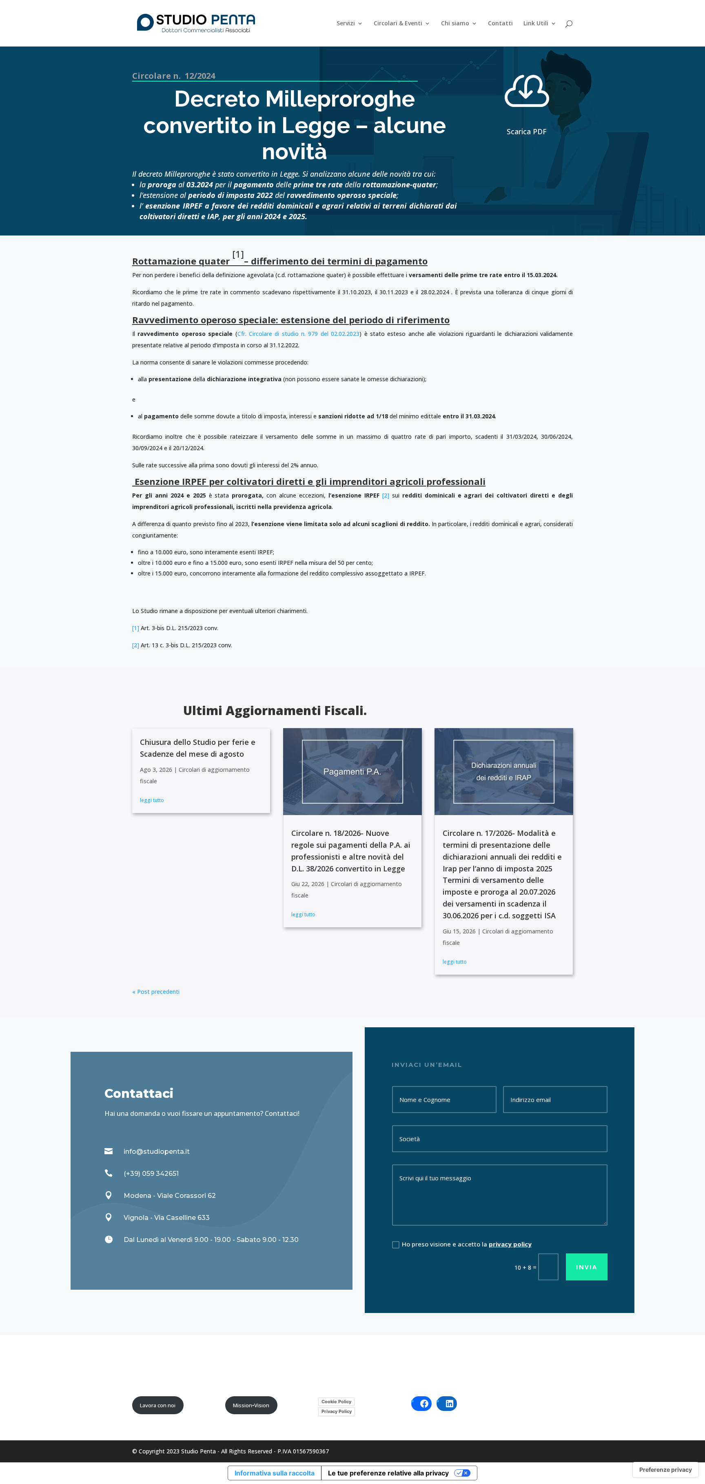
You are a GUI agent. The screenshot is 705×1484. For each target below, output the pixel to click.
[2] (385, 495)
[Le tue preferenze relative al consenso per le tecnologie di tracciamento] (665, 1469)
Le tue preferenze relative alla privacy (388, 1473)
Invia (586, 1267)
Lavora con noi (157, 1405)
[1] (135, 628)
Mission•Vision (251, 1405)
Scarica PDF (527, 131)
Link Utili (535, 23)
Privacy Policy (336, 1411)
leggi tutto (152, 800)
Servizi (346, 23)
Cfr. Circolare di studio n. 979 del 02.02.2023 (298, 334)
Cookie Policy (336, 1401)
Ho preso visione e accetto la (467, 1244)
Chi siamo (455, 23)
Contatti (500, 23)
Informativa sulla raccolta (275, 1473)
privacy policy (510, 1244)
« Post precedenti (156, 991)
